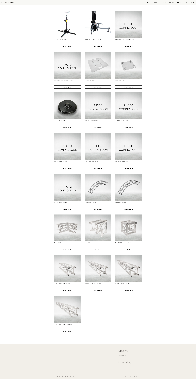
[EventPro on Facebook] (120, 362)
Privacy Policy (127, 376)
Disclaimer (136, 376)
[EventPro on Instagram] (123, 362)
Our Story (59, 355)
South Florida (60, 361)
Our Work (171, 2)
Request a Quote (81, 361)
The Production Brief (102, 355)
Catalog (179, 2)
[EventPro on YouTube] (126, 362)
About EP (186, 2)
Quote (192, 2)
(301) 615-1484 (123, 355)
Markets (156, 2)
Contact (59, 367)
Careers (59, 364)
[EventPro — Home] (129, 351)
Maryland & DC (60, 358)
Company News (101, 358)
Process (164, 2)
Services (149, 2)
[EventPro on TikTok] (129, 362)
